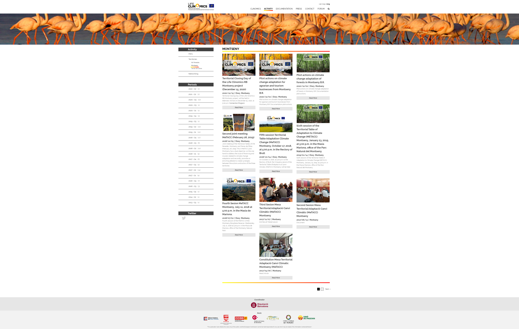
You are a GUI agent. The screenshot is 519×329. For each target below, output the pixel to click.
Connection (233, 103)
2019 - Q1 (192, 132)
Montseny (245, 93)
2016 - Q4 (192, 181)
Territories (193, 59)
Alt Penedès (195, 62)
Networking (193, 74)
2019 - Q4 (192, 116)
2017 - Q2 (192, 170)
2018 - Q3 (192, 143)
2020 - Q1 (192, 111)
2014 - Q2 (192, 197)
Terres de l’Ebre (196, 68)
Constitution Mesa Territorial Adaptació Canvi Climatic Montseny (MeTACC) (275, 263)
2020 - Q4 (192, 100)
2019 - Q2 (192, 127)
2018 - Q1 (192, 154)
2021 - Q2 (192, 94)
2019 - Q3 (192, 121)
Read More (239, 107)
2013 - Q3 (192, 202)
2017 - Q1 (192, 175)
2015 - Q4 (192, 192)
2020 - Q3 (192, 105)
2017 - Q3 (192, 165)
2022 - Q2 (192, 89)
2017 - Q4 (192, 159)
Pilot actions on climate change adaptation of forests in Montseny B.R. (311, 79)
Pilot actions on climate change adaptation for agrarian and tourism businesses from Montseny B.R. (275, 85)
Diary (238, 93)
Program (241, 103)
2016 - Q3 (192, 186)
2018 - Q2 (192, 148)
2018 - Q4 (192, 138)
